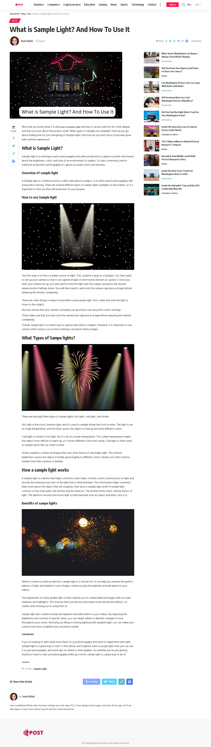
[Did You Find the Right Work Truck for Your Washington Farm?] (151, 116)
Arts (14, 20)
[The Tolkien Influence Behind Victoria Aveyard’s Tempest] (151, 145)
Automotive (167, 61)
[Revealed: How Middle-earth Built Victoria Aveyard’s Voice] (151, 160)
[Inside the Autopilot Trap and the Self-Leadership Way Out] (151, 189)
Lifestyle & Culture (170, 134)
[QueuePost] (19, 4)
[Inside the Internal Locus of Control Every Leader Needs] (151, 131)
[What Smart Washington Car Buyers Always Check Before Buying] (151, 57)
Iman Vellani (27, 40)
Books (164, 76)
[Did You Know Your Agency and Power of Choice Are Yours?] (151, 72)
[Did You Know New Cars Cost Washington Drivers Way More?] (151, 101)
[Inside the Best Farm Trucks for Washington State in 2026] (151, 175)
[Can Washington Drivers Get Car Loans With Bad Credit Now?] (151, 87)
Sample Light (40, 668)
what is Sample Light (70, 127)
